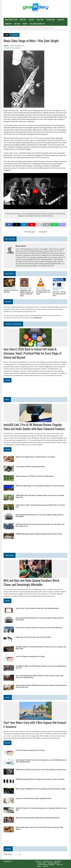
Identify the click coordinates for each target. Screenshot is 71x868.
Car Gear (31, 20)
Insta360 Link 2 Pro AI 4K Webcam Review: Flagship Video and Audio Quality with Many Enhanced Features (34, 426)
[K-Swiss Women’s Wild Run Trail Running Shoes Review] (9, 470)
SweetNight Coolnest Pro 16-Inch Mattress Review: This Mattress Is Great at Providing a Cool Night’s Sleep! (41, 648)
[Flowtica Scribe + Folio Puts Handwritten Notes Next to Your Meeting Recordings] (9, 612)
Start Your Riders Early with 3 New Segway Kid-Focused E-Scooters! (35, 724)
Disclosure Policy (41, 863)
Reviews (13, 288)
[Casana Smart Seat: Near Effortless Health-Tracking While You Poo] (9, 802)
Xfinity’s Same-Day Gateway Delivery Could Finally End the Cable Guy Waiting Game (37, 818)
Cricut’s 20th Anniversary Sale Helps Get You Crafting (30, 656)
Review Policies (57, 861)
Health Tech (40, 20)
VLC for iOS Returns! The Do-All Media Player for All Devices (43, 292)
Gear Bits (7, 697)
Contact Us (45, 866)
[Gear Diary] (35, 7)
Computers (60, 20)
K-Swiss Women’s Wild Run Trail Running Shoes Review (30, 466)
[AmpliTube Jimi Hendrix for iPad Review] (9, 286)
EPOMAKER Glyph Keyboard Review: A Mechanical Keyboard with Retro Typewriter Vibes (39, 534)
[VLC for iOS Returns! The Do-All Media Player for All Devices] (40, 286)
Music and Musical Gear (17, 45)
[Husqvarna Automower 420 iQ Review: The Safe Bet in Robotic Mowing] (9, 480)
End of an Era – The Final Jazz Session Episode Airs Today (59, 294)
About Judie (38, 861)
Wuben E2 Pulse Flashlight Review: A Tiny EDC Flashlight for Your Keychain (35, 457)
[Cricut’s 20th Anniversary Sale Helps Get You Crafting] (9, 660)
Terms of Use (60, 864)
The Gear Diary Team (47, 861)
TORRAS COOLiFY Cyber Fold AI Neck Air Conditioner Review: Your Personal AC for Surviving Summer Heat (40, 496)
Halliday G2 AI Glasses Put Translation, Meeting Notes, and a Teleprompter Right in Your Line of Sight (41, 809)
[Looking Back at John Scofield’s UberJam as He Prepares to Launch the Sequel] (24, 286)
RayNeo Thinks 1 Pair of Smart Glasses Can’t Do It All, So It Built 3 (33, 637)
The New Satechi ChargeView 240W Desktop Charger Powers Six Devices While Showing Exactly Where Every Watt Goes (41, 686)
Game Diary (8, 24)
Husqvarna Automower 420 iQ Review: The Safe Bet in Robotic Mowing (34, 476)
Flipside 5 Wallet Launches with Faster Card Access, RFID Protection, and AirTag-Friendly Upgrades (39, 828)
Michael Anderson (15, 48)
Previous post (30, 232)
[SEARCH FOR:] (58, 28)
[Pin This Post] (32, 224)
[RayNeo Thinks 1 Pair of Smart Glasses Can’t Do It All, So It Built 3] (9, 641)
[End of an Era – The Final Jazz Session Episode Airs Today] (59, 286)
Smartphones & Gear (11, 20)
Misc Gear (17, 24)
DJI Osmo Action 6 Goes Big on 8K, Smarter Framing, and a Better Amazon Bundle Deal (39, 627)
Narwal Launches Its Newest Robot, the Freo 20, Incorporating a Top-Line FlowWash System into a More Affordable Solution (41, 761)
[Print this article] (47, 224)
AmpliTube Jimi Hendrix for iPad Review (11, 291)
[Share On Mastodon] (62, 224)
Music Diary (7, 288)
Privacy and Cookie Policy (54, 863)
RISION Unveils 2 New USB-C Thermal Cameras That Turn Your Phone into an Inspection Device (41, 769)
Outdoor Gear (50, 20)
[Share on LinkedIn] (24, 224)
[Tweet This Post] (16, 224)
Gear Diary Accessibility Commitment (46, 864)
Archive (39, 866)
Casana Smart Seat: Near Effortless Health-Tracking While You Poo (33, 798)
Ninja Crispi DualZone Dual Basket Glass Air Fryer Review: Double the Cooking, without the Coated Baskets (40, 516)
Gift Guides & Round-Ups (37, 24)
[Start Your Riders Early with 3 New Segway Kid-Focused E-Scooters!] (35, 719)
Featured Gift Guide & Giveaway (13, 324)
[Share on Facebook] (9, 224)
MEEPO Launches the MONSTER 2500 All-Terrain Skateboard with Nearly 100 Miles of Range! (40, 789)
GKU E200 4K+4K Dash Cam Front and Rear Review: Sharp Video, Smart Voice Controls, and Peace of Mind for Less (40, 525)
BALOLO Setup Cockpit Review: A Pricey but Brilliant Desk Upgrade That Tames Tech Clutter (40, 486)
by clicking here (37, 318)
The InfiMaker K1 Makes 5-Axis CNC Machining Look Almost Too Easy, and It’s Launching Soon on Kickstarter (41, 667)
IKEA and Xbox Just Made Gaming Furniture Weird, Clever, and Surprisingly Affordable (32, 582)
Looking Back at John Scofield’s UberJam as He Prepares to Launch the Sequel (26, 293)
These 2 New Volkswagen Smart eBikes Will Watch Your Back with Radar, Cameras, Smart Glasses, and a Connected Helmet (39, 676)
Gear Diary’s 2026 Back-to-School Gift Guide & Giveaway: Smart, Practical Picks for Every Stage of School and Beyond (32, 353)
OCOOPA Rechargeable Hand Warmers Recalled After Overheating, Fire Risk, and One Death (40, 779)
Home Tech (23, 20)
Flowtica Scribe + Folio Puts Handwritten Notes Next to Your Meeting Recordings (37, 608)
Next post (42, 232)
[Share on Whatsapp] (54, 224)
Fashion (25, 24)
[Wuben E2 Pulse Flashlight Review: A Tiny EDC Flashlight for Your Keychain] (9, 461)
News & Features (41, 288)
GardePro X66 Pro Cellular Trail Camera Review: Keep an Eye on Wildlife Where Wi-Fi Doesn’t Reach (40, 506)
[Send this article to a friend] (39, 224)
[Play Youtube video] (35, 191)
